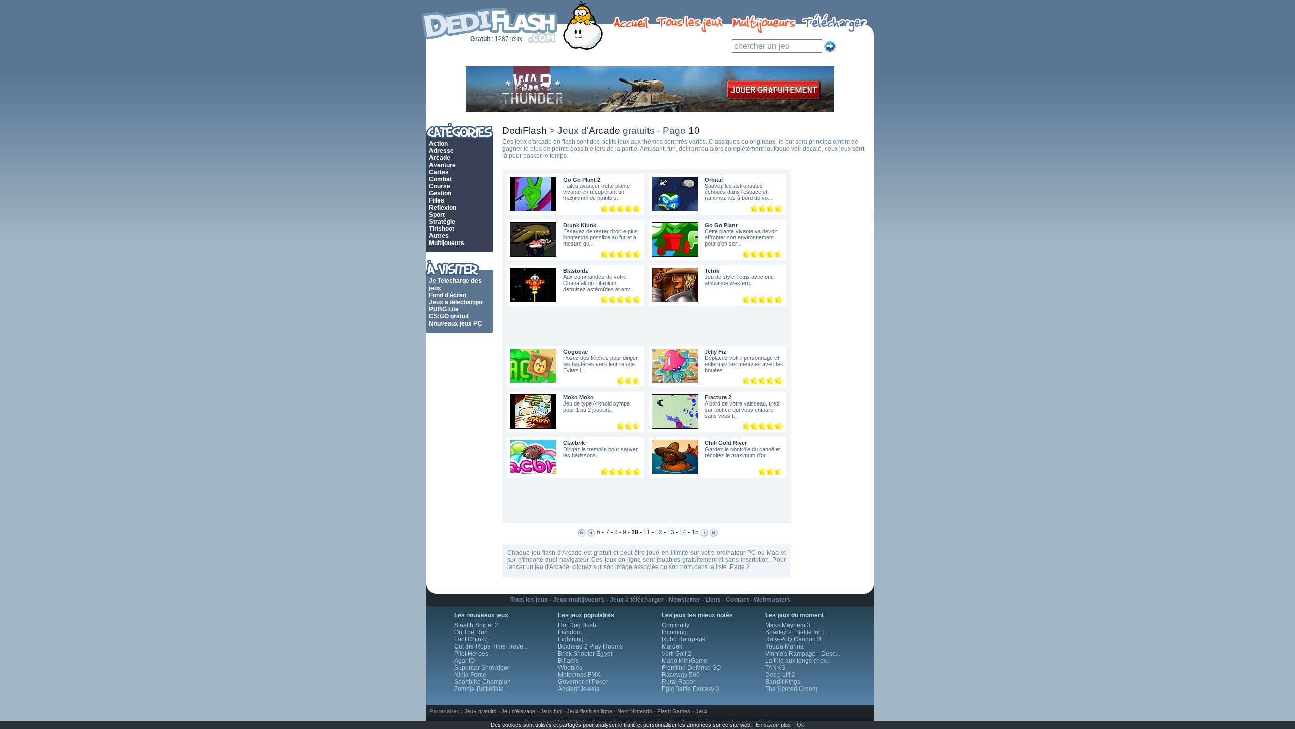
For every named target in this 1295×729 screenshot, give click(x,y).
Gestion (440, 193)
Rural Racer (678, 681)
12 (658, 532)
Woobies (570, 667)
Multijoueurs (446, 243)
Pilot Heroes (471, 653)
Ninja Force (470, 674)
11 (646, 532)
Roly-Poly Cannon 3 (793, 639)
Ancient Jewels (578, 689)
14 (682, 532)
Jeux (702, 711)
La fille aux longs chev (798, 660)
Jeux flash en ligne (589, 711)
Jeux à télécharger (637, 599)
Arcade (439, 157)
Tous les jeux (529, 599)
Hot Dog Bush (577, 625)
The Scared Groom (791, 689)
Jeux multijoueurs (579, 599)
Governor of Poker (583, 681)
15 (695, 532)
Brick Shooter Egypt (585, 653)
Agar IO (464, 660)
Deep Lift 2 (780, 674)
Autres (439, 235)
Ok (800, 725)
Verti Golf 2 (677, 653)
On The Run (471, 632)
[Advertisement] (643, 326)
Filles (436, 200)
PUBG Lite (444, 309)
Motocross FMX (579, 674)
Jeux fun (551, 711)
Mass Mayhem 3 (787, 625)
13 (670, 532)
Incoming (674, 632)
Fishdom (570, 632)
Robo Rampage (684, 639)
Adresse (441, 150)
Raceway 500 (681, 674)
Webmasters (772, 599)
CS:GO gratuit (449, 316)
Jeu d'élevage (518, 711)
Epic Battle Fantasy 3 (690, 689)
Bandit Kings (782, 681)
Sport (437, 214)
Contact (737, 599)
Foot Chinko (471, 639)
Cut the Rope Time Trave (491, 646)
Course (439, 186)
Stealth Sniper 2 (476, 625)
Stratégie (442, 221)
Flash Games (673, 711)
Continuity (675, 625)
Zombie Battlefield (479, 689)
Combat (440, 179)
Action (438, 143)
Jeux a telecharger (456, 302)
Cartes (439, 172)
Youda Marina (784, 646)
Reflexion (442, 207)
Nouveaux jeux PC (455, 323)
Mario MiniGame (684, 660)
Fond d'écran (447, 295)
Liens (713, 599)
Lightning (571, 639)
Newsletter (684, 599)
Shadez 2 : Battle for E (798, 632)
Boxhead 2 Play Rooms (590, 646)
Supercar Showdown (483, 667)
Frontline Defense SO (691, 667)
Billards (568, 660)
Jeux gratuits (480, 711)
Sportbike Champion (482, 681)
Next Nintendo (634, 711)
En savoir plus (773, 725)
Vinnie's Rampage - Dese (802, 653)
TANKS (775, 667)
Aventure (442, 165)
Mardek (672, 646)
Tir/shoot (441, 228)
